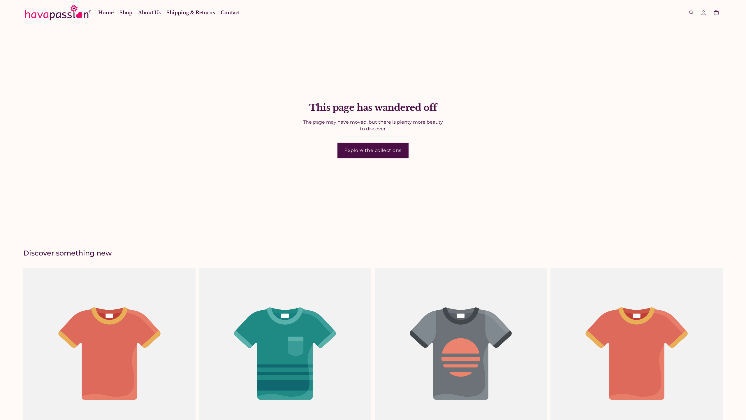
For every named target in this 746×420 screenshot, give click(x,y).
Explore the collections (373, 150)
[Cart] (716, 12)
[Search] (691, 12)
